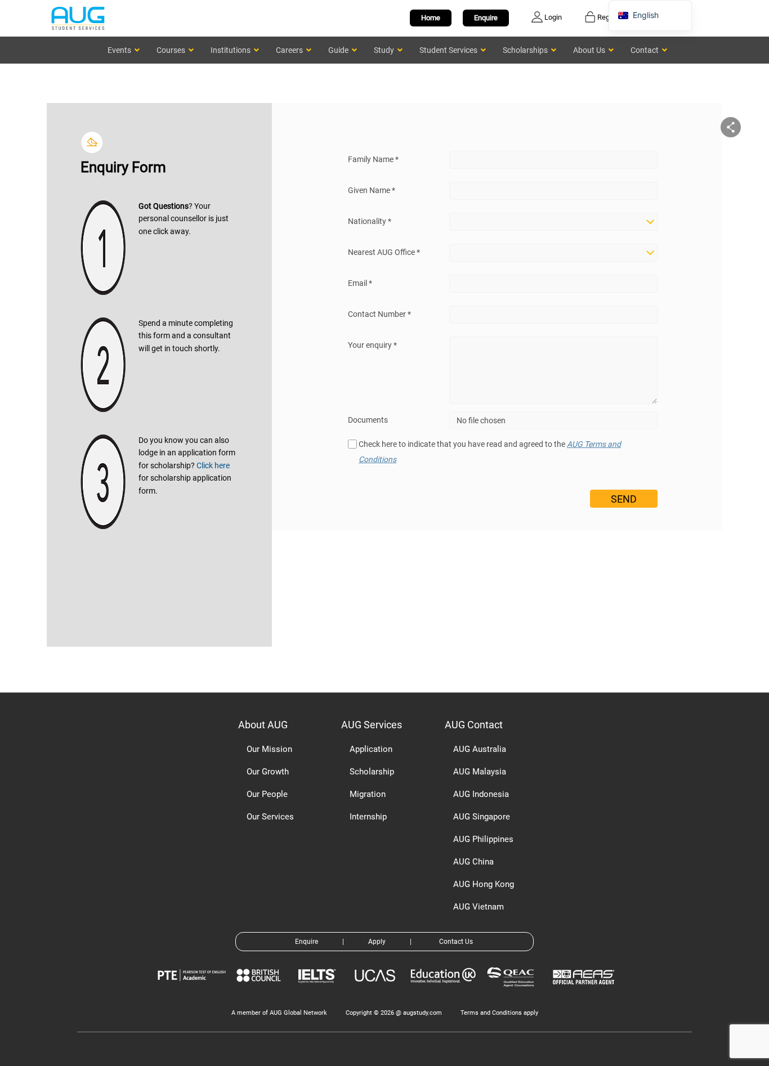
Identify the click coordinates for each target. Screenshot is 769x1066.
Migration (368, 794)
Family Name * (373, 159)
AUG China (473, 862)
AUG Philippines (483, 839)
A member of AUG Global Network (279, 1012)
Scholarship (372, 772)
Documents (368, 419)
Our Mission (269, 749)
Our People (267, 794)
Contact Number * (379, 314)
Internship (368, 817)
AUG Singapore (481, 817)
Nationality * (369, 221)
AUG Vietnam (478, 907)
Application (371, 749)
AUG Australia (479, 749)
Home (430, 18)
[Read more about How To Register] (585, 992)
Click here (213, 465)
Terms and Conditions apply (499, 1012)
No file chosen (481, 420)
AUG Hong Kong (483, 884)
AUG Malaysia (479, 772)
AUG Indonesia (481, 794)
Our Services (270, 817)
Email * (360, 283)
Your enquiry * (372, 345)
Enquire (486, 18)
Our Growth (268, 772)
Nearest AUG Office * (384, 252)
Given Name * (371, 190)
